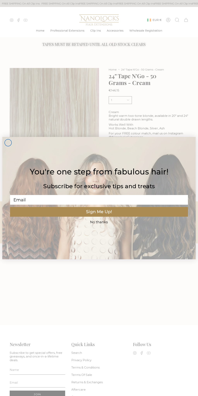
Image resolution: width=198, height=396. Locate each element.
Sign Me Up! (99, 211)
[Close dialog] (8, 142)
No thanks (99, 222)
